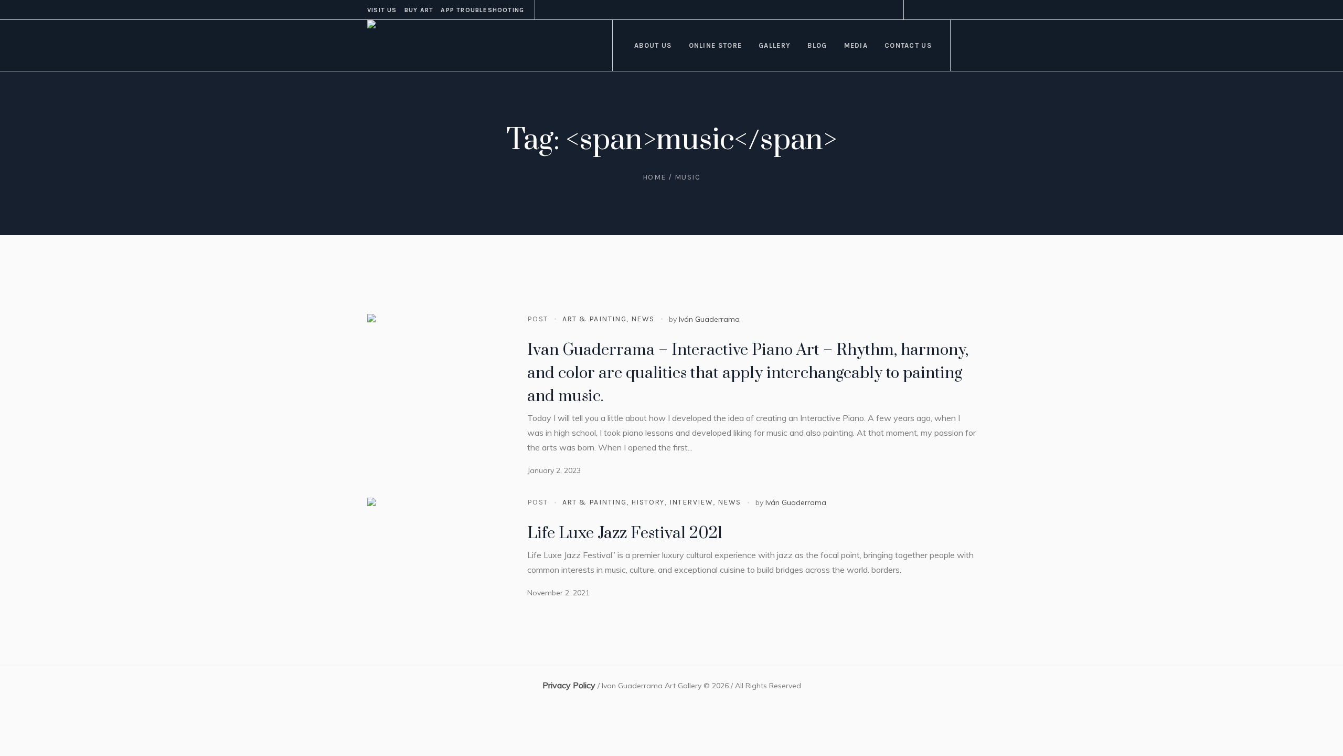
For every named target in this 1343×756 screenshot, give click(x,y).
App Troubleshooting (482, 10)
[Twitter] (955, 10)
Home (654, 177)
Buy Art (418, 10)
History (648, 502)
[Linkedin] (930, 10)
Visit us (382, 10)
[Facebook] (917, 10)
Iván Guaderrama (709, 319)
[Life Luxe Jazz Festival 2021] (435, 566)
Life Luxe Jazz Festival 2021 (624, 533)
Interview (691, 502)
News (643, 318)
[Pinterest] (942, 10)
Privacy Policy (568, 685)
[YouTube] (968, 10)
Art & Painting (594, 318)
